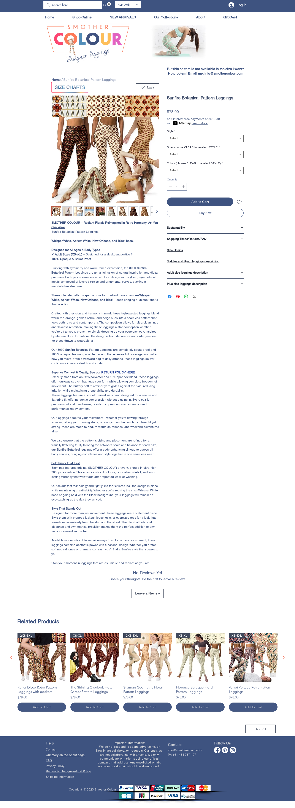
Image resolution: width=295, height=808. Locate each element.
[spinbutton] (177, 186)
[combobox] (205, 138)
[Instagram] (233, 750)
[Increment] (183, 186)
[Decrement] (170, 186)
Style (171, 131)
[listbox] (128, 4)
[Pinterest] (225, 750)
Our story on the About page (65, 755)
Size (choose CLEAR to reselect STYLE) (193, 147)
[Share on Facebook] (169, 296)
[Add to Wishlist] (239, 202)
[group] (147, 672)
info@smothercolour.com (224, 73)
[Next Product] (283, 657)
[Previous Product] (11, 657)
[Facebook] (217, 750)
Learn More (200, 123)
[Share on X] (194, 296)
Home (56, 80)
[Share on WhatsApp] (186, 296)
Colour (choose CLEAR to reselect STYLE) (195, 163)
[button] (107, 4)
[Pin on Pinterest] (178, 296)
